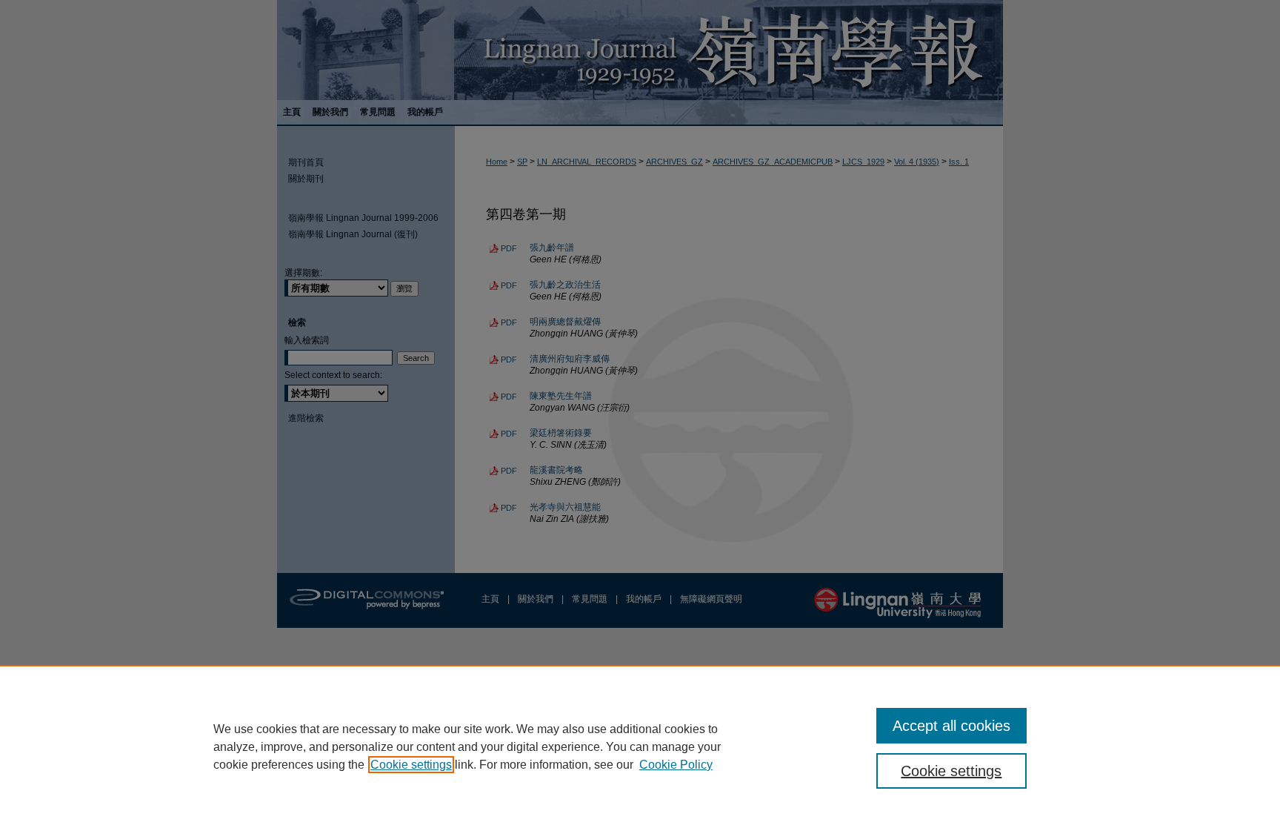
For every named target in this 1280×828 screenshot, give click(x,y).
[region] (640, 746)
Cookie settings (411, 764)
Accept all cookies (951, 726)
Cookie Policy (676, 764)
